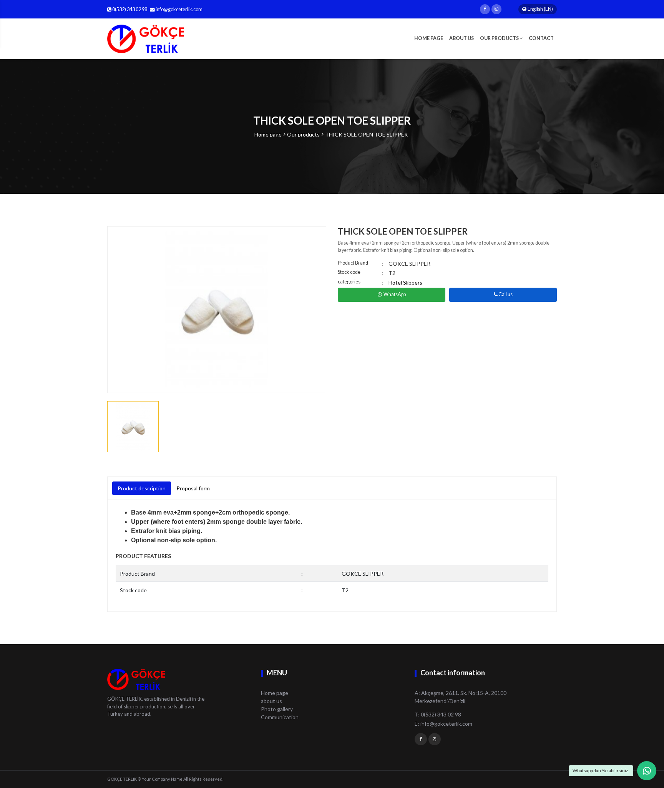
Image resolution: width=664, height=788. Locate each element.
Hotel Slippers (405, 282)
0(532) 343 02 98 (129, 9)
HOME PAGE (428, 38)
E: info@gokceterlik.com (443, 723)
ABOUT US (461, 38)
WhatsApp (394, 294)
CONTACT (541, 38)
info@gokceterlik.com (179, 9)
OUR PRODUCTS (500, 38)
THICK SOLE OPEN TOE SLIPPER (366, 134)
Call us (505, 294)
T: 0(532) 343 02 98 (438, 714)
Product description (142, 488)
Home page (268, 134)
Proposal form (193, 488)
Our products (303, 134)
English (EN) (540, 9)
